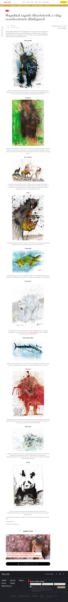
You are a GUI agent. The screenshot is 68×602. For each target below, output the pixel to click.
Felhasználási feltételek (24, 596)
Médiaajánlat (50, 596)
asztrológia (30, 5)
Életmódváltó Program (7, 5)
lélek (37, 5)
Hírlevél (56, 5)
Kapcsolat (42, 596)
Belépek (61, 5)
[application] (28, 546)
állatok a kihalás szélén (62, 28)
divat (23, 5)
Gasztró (4, 583)
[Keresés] (50, 5)
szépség (16, 5)
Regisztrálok (65, 5)
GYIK (56, 596)
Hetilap (12, 583)
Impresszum (13, 596)
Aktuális (4, 580)
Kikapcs (21, 580)
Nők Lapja (7, 2)
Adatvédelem (35, 596)
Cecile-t (40, 419)
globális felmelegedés (34, 332)
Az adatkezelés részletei (36, 591)
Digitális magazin (7, 586)
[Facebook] (53, 5)
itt (14, 517)
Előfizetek (63, 2)
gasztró (44, 5)
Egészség (12, 580)
